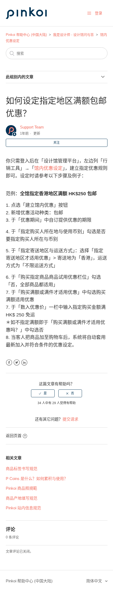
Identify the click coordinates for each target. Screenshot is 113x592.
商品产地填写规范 (21, 498)
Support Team (32, 127)
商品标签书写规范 (21, 468)
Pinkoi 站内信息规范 (23, 508)
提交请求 (70, 419)
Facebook (9, 362)
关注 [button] (56, 142)
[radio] (43, 393)
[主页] (32, 24)
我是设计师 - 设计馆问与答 (73, 35)
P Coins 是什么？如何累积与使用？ (37, 478)
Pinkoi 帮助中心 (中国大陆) (26, 35)
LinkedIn (24, 362)
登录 (98, 13)
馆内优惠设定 (48, 168)
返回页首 (14, 435)
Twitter (16, 362)
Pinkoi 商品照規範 (21, 488)
